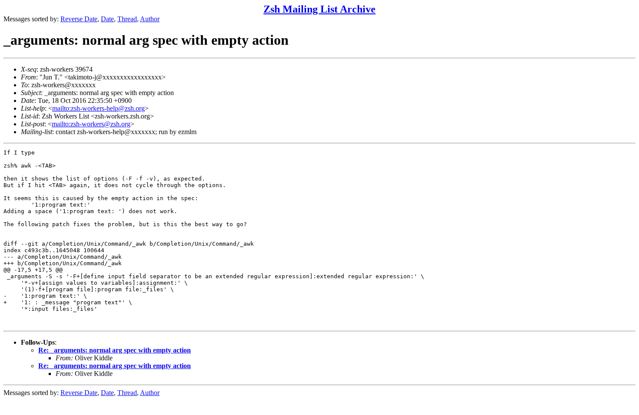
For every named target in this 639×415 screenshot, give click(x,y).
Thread (127, 19)
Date (107, 19)
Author (150, 19)
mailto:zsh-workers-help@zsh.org (98, 108)
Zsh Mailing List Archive (319, 9)
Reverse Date (78, 19)
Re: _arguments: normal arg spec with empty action (114, 350)
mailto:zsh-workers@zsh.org (91, 124)
